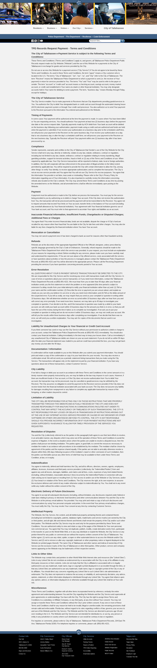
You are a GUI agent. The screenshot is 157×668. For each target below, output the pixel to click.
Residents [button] (37, 28)
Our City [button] (76, 28)
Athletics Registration (111, 647)
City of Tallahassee (114, 28)
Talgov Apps (130, 642)
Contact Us (22, 654)
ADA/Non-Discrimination (112, 639)
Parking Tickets (88, 642)
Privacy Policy (130, 645)
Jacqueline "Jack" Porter (47, 645)
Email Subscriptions (89, 654)
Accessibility (87, 651)
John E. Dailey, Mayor (46, 639)
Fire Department (73, 37)
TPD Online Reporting (89, 648)
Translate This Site (131, 656)
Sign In (134, 1)
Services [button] (88, 28)
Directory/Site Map (131, 639)
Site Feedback (130, 651)
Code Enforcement (102, 37)
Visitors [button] (64, 28)
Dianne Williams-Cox (46, 651)
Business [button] (51, 28)
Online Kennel (109, 642)
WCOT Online (109, 653)
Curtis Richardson (45, 648)
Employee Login (131, 654)
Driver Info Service (110, 644)
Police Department (56, 37)
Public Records (109, 650)
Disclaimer (129, 648)
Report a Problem (88, 645)
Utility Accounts (87, 639)
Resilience (86, 37)
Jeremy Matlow (44, 642)
